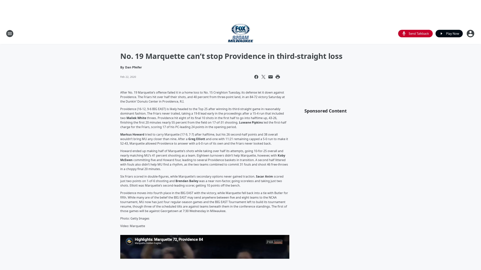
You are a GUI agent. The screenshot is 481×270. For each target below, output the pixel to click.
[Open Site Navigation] (10, 33)
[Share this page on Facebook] (256, 77)
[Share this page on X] (263, 77)
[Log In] (471, 33)
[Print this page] (277, 77)
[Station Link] (240, 33)
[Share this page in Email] (270, 77)
